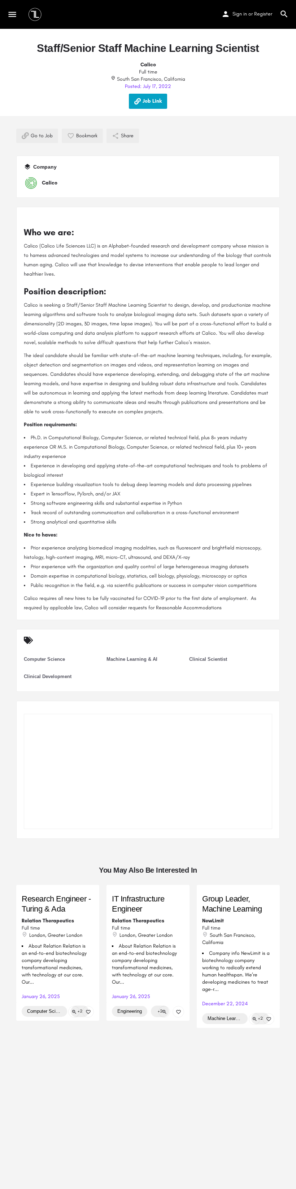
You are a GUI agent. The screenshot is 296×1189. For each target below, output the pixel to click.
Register (263, 14)
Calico (148, 65)
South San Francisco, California (150, 79)
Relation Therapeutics (48, 921)
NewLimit (213, 921)
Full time (148, 72)
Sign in (239, 14)
